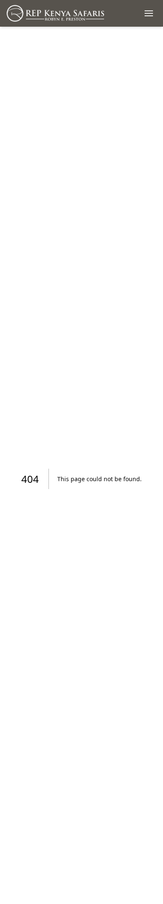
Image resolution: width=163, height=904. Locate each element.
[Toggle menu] (148, 13)
